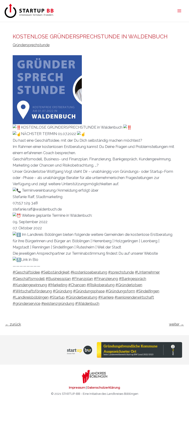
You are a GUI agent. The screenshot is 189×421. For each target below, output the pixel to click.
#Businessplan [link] (58, 279)
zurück (13, 324)
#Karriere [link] (106, 297)
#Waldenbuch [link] (87, 303)
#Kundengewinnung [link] (30, 285)
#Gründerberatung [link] (81, 297)
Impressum (77, 387)
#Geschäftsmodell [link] (29, 279)
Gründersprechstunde (31, 45)
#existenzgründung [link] (57, 303)
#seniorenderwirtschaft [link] (134, 297)
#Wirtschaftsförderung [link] (32, 291)
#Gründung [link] (62, 291)
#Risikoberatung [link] (101, 285)
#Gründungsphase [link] (89, 291)
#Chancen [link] (77, 285)
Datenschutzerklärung (103, 387)
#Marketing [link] (57, 285)
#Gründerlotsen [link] (128, 285)
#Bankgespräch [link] (132, 279)
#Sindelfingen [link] (147, 291)
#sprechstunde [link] (121, 272)
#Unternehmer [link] (147, 272)
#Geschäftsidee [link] (26, 272)
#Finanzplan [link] (82, 279)
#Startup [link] (57, 297)
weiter (176, 324)
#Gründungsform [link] (120, 291)
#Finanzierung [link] (106, 279)
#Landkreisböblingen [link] (31, 297)
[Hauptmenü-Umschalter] (179, 11)
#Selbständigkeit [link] (55, 272)
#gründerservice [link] (26, 303)
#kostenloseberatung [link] (89, 272)
